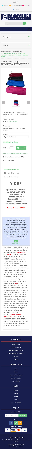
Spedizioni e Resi (16, 347)
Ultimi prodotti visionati (16, 375)
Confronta (26, 157)
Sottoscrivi (23, 415)
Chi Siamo (16, 356)
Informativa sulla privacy (16, 350)
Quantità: (6, 147)
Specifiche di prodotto (11, 177)
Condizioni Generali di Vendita (16, 353)
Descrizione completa (11, 169)
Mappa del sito (16, 344)
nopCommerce (19, 437)
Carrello (16, 400)
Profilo (16, 390)
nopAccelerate (19, 446)
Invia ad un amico (9, 160)
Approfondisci (16, 243)
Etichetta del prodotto (11, 173)
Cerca (16, 369)
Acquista (23, 148)
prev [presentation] (3, 102)
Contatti (16, 359)
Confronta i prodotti (16, 378)
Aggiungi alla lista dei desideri (12, 157)
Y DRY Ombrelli (13, 121)
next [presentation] (28, 102)
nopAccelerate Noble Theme (16, 444)
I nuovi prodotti (16, 381)
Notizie (16, 372)
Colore (5, 134)
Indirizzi (16, 396)
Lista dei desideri (16, 403)
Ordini (16, 393)
